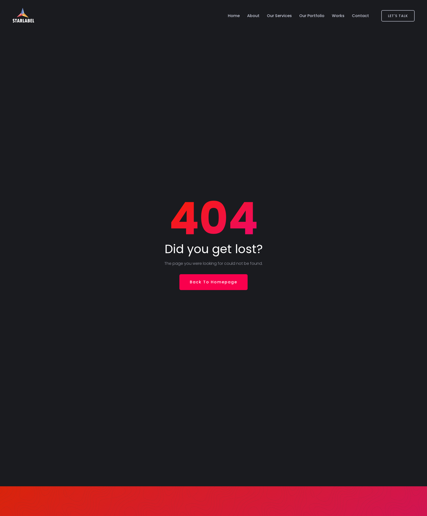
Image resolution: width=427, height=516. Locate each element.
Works (338, 16)
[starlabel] (23, 16)
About (253, 16)
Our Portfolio (311, 16)
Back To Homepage (213, 282)
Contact (360, 16)
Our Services (279, 16)
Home (234, 16)
